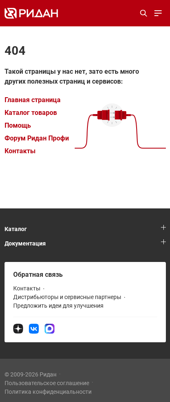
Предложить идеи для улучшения (58, 305)
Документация (25, 243)
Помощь (18, 125)
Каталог (16, 229)
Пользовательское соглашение (47, 383)
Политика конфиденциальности (48, 391)
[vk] (34, 328)
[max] (49, 328)
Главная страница (33, 100)
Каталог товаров (31, 113)
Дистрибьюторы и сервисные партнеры (67, 297)
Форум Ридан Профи (37, 138)
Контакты (20, 151)
